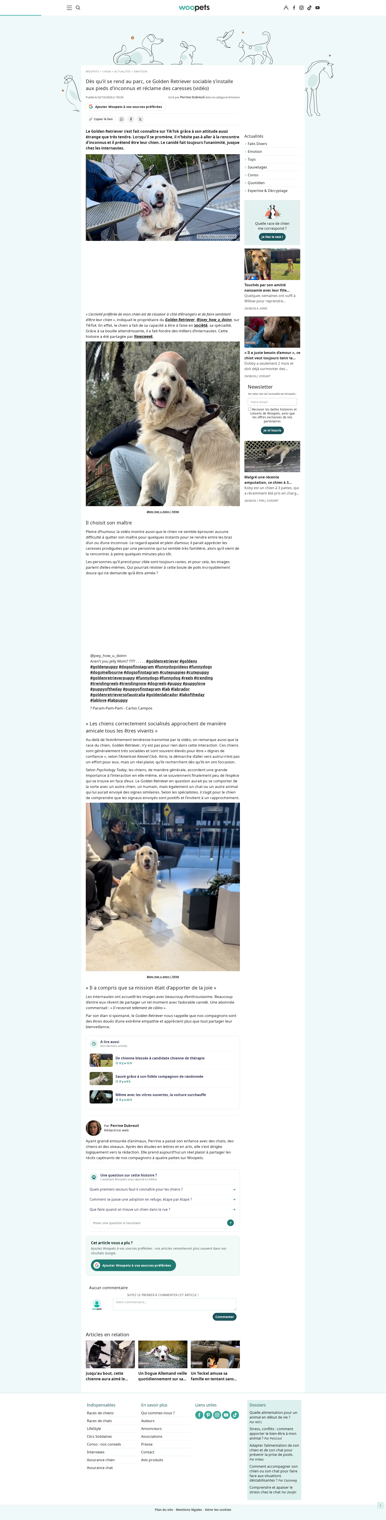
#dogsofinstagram (136, 666)
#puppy (174, 683)
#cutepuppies (172, 672)
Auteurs (148, 1420)
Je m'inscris (272, 430)
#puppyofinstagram (142, 689)
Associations (151, 1436)
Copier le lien (103, 119)
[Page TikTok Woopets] (309, 7)
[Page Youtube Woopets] (317, 7)
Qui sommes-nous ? (158, 1413)
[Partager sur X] (140, 119)
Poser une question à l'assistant (117, 1223)
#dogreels (156, 683)
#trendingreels (104, 683)
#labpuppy (117, 700)
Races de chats (99, 1420)
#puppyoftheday (106, 689)
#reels (187, 677)
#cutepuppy (197, 672)
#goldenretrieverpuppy (112, 677)
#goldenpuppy (104, 666)
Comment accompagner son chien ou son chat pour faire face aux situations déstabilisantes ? (274, 1473)
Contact (147, 1452)
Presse (147, 1444)
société (201, 325)
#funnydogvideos (171, 666)
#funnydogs (200, 666)
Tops (252, 159)
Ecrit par (186, 97)
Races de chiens (100, 1413)
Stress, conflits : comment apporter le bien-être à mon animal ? (273, 1434)
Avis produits (152, 1459)
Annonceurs (151, 1428)
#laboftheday (192, 694)
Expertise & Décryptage (267, 190)
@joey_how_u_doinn (108, 655)
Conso (253, 175)
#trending (203, 677)
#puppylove (194, 683)
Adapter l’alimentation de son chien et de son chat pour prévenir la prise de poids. (274, 1452)
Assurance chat (100, 1467)
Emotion (255, 151)
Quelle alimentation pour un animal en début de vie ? (273, 1417)
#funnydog (169, 677)
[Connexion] (285, 8)
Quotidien (256, 182)
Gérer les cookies (218, 1509)
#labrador (180, 689)
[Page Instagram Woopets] (301, 7)
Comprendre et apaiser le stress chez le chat (273, 1490)
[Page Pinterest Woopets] (208, 1415)
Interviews (96, 1452)
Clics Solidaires (99, 1436)
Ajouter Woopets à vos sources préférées (128, 106)
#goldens (188, 661)
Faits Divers (257, 143)
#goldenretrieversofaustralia (117, 694)
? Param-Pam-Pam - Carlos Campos (121, 708)
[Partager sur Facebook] (131, 119)
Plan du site (164, 1509)
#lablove (98, 700)
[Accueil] (194, 8)
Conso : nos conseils (104, 1444)
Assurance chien (101, 1459)
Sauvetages (257, 167)
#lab (166, 689)
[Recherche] (78, 8)
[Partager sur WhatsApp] (121, 119)
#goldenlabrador (162, 694)
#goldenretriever (162, 661)
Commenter (224, 1317)
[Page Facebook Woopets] (294, 7)
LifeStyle (94, 1428)
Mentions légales (189, 1509)
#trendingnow (133, 683)
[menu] (70, 8)
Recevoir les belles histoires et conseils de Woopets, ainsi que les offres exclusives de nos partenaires (273, 415)
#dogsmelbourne (106, 672)
